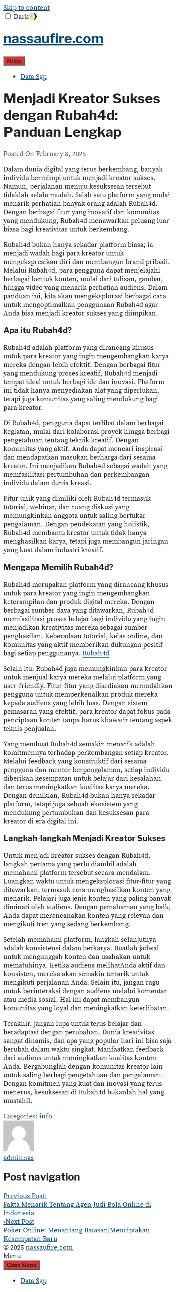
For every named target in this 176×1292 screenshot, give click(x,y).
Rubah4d (95, 653)
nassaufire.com (53, 38)
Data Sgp (34, 76)
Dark (25, 16)
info (45, 1116)
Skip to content (26, 7)
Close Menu (22, 1265)
